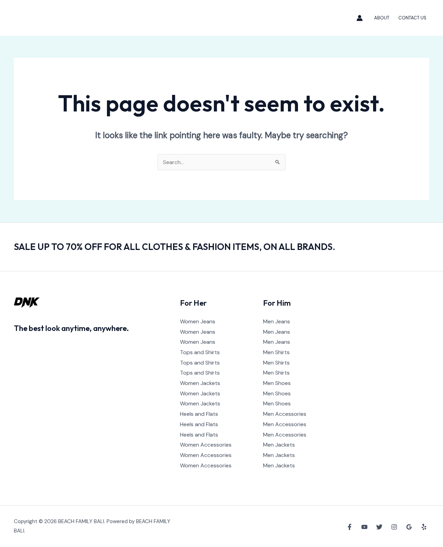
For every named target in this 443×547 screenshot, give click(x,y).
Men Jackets (279, 444)
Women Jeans (197, 321)
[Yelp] (424, 527)
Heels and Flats (199, 414)
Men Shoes (277, 383)
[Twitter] (379, 527)
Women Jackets (200, 383)
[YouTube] (364, 527)
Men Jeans (276, 321)
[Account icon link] (359, 18)
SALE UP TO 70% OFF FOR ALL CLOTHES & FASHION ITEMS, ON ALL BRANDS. (174, 246)
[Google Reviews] (409, 527)
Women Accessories (206, 444)
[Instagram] (394, 527)
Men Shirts (276, 352)
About (381, 18)
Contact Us (412, 18)
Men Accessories (284, 414)
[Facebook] (349, 527)
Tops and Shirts (200, 352)
